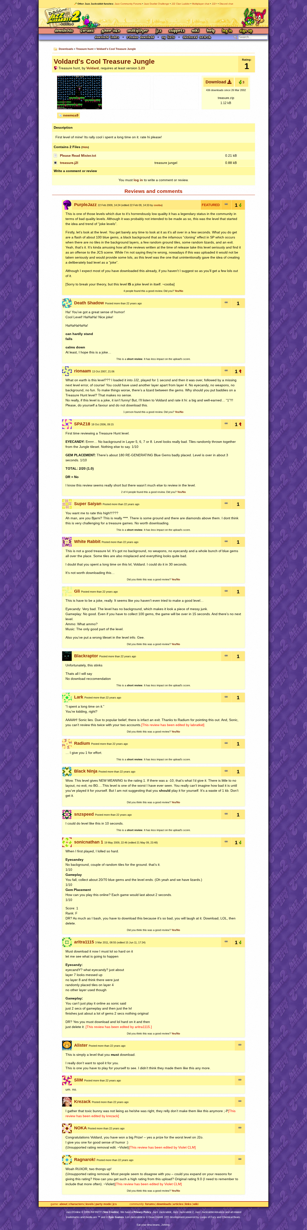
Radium (82, 743)
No (181, 290)
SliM (78, 1080)
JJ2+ (214, 3)
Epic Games (116, 1217)
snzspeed (84, 814)
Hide (85, 147)
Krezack (82, 1101)
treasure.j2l (69, 163)
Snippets (176, 31)
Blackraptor (86, 655)
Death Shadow (89, 302)
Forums (87, 31)
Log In (227, 31)
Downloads (64, 31)
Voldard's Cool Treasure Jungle (116, 48)
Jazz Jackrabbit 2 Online (153, 17)
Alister (81, 1045)
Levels (90, 1204)
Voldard (92, 68)
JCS (158, 31)
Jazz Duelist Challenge (156, 3)
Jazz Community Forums (128, 3)
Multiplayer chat (200, 3)
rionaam (82, 371)
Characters (76, 1204)
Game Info (110, 31)
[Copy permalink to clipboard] (226, 205)
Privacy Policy (142, 1212)
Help (210, 31)
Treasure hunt (85, 48)
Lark (78, 697)
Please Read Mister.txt (78, 155)
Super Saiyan (87, 503)
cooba (158, 205)
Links (188, 1204)
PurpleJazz (85, 204)
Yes (177, 290)
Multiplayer (138, 31)
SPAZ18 (82, 424)
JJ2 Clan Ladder (180, 3)
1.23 (141, 68)
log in (138, 180)
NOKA (80, 1128)
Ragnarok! (84, 1159)
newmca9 (70, 115)
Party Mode (103, 1204)
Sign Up (246, 31)
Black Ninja (85, 771)
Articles (178, 1204)
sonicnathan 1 (88, 842)
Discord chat (226, 3)
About (63, 1204)
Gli (77, 591)
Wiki (195, 31)
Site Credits (110, 1212)
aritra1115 (84, 942)
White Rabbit (87, 541)
